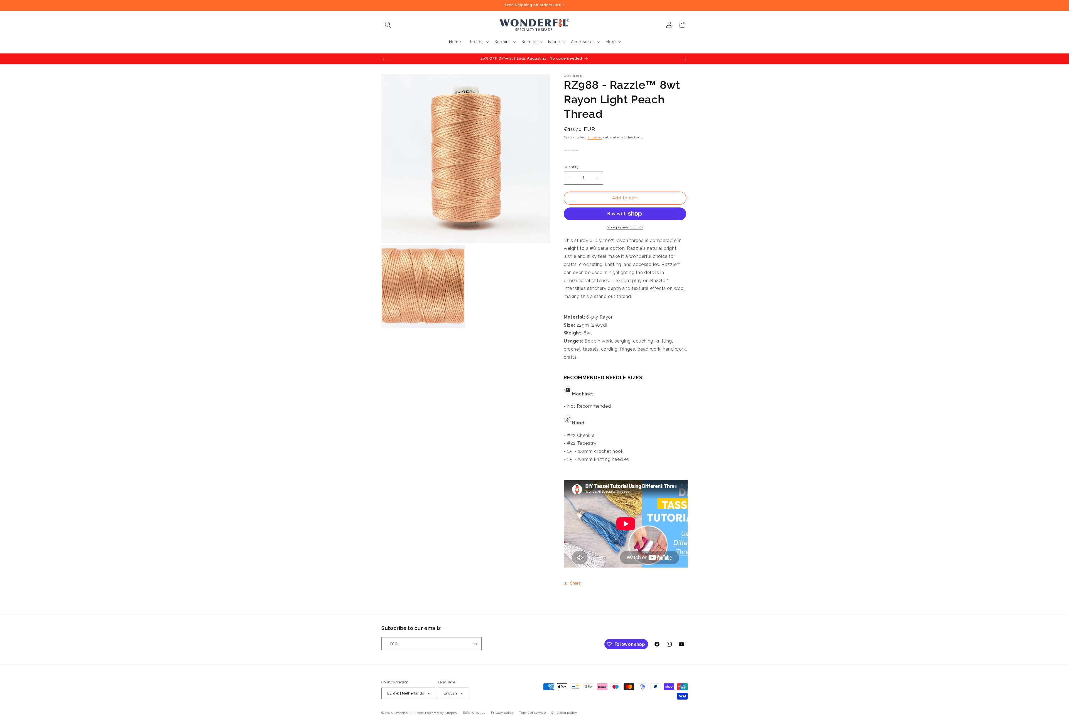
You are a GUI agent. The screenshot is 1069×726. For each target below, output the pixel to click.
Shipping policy (564, 713)
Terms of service (532, 713)
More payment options (625, 227)
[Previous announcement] (383, 58)
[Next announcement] (686, 58)
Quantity (571, 167)
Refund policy (474, 713)
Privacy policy (502, 713)
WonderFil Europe (409, 713)
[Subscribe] (475, 643)
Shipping (594, 137)
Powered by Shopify (441, 713)
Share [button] (575, 583)
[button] (387, 24)
